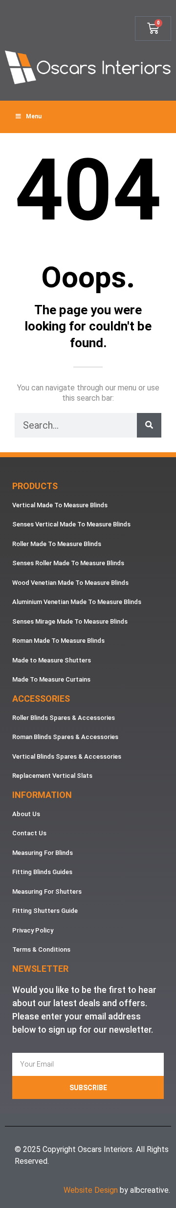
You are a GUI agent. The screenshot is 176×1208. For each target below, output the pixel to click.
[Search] (149, 425)
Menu (34, 116)
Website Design (91, 1190)
